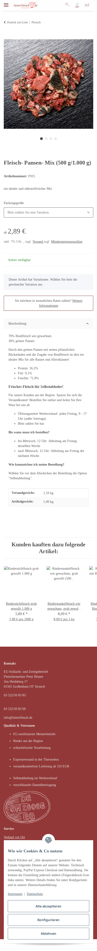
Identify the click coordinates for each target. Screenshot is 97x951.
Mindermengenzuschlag (66, 241)
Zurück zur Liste (17, 22)
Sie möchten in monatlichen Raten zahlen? (48, 303)
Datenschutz (35, 894)
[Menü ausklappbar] (6, 3)
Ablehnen (48, 933)
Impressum (15, 894)
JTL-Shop (55, 945)
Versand (38, 241)
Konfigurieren (48, 920)
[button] (68, 5)
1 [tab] (41, 138)
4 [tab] (55, 138)
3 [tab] (50, 138)
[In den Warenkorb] (7, 36)
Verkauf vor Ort (14, 837)
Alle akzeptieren (48, 906)
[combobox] (48, 212)
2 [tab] (46, 138)
